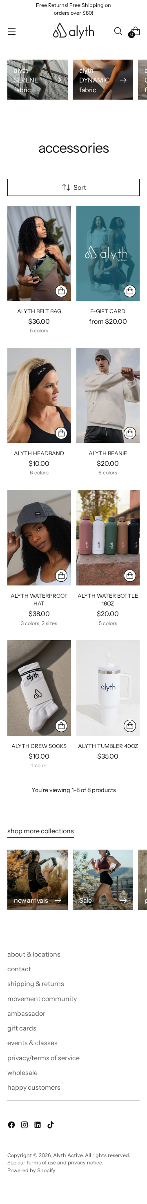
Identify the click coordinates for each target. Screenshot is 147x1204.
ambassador (26, 1013)
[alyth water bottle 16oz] (108, 537)
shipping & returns (35, 983)
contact (19, 969)
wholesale (22, 1072)
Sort (80, 187)
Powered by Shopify (31, 1170)
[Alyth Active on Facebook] (12, 1126)
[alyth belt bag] (39, 253)
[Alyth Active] (73, 30)
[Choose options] (61, 291)
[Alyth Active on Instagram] (25, 1126)
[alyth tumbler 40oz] (108, 687)
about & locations (33, 954)
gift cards (21, 1028)
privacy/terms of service (43, 1058)
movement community (42, 999)
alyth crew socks (39, 746)
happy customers (33, 1087)
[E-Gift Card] (108, 253)
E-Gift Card (107, 311)
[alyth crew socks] (39, 687)
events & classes (32, 1043)
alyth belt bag (39, 311)
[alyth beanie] (108, 395)
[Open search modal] (117, 30)
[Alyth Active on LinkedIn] (38, 1126)
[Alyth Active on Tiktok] (51, 1126)
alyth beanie (108, 453)
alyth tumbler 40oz (108, 746)
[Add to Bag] (130, 726)
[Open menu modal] (11, 30)
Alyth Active (67, 1155)
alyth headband (39, 453)
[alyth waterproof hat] (39, 537)
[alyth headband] (39, 395)
